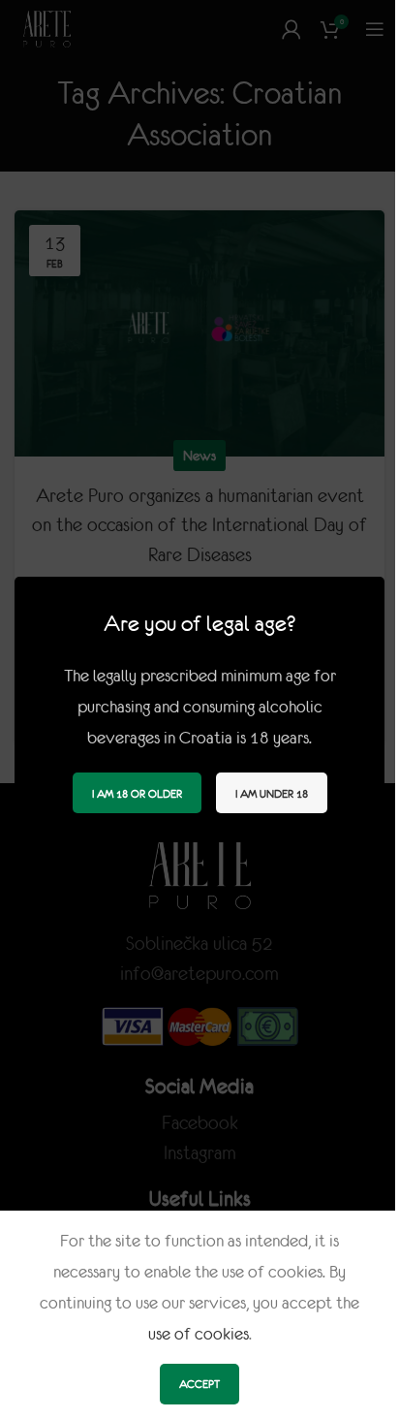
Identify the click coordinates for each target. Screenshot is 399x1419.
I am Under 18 (271, 792)
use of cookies (198, 1333)
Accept (199, 1383)
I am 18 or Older (137, 792)
